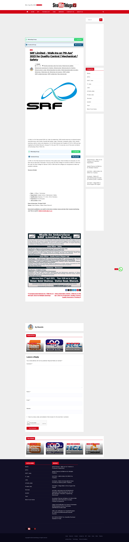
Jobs (54, 11)
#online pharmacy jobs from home (53, 65)
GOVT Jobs (90, 80)
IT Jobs (68, 343)
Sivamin (38, 64)
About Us (80, 11)
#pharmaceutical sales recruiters (69, 70)
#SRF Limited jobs (52, 74)
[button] (103, 12)
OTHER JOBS (90, 91)
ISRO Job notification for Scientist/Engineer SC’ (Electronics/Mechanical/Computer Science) (63, 512)
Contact (76, 536)
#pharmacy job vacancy (56, 72)
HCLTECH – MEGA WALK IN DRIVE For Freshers (73, 347)
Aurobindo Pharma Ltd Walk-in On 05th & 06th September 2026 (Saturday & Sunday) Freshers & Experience (64, 500)
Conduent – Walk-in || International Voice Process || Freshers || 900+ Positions (94, 178)
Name (29, 391)
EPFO (88, 77)
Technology (46, 11)
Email (28, 400)
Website (29, 408)
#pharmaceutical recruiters (54, 70)
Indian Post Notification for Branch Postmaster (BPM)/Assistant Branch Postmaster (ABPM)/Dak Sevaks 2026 (64, 506)
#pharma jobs (57, 68)
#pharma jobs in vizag (40, 70)
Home (32, 11)
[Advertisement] (54, 27)
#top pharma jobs (62, 74)
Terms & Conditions (83, 539)
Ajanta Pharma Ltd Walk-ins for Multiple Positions (54, 347)
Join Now (79, 39)
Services (61, 11)
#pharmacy (38, 72)
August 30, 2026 (33, 450)
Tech (88, 105)
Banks (88, 73)
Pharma (100, 536)
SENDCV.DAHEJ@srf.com (45, 211)
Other (97, 536)
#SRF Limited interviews (41, 74)
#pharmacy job (45, 72)
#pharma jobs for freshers (68, 68)
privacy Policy (68, 539)
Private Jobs (33, 343)
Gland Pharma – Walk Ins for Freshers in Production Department (94, 161)
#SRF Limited (66, 72)
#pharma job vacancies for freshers (44, 68)
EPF (38, 11)
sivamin (89, 102)
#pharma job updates (67, 65)
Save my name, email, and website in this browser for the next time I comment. (48, 417)
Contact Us (70, 11)
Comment (29, 363)
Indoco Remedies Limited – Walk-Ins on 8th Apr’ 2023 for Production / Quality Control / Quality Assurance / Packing (68, 295)
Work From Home (92, 109)
